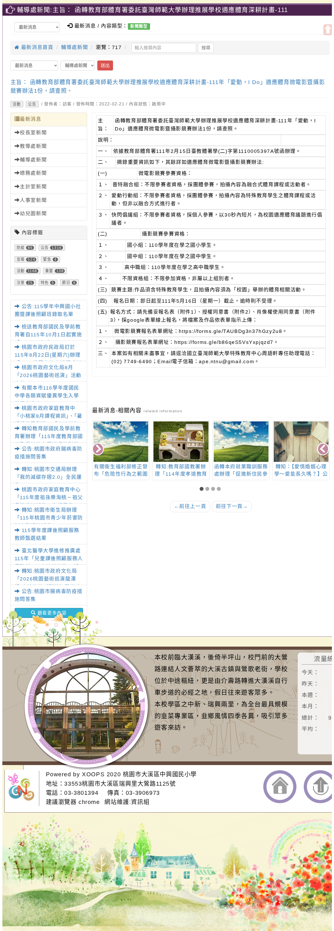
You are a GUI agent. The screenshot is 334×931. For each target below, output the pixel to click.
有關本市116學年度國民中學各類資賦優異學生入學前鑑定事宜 (47, 396)
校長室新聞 (33, 132)
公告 (32, 104)
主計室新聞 (33, 186)
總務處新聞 (33, 173)
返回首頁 (279, 786)
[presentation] (98, 449)
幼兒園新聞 (33, 213)
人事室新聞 (33, 200)
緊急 (47, 259)
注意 (21, 283)
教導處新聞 (33, 146)
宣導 (21, 259)
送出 (105, 65)
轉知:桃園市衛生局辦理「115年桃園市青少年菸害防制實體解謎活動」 (49, 518)
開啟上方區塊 (327, 29)
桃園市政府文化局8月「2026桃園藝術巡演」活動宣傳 (48, 375)
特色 (45, 283)
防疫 (21, 248)
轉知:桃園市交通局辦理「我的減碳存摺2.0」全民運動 (48, 477)
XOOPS (93, 774)
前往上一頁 (190, 506)
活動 (17, 104)
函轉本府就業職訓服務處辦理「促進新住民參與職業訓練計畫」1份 (181, 474)
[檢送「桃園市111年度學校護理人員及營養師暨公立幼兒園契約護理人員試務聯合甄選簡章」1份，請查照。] (301, 441)
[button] (202, 489)
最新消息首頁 (36, 47)
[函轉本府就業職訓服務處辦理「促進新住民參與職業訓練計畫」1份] (181, 441)
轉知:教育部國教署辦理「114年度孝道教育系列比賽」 (121, 474)
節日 (66, 283)
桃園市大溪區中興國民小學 (160, 774)
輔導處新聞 (74, 47)
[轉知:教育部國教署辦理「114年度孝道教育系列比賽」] (120, 441)
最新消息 (30, 119)
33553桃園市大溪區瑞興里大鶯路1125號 (120, 783)
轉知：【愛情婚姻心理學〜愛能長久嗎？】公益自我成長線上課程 (241, 474)
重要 (49, 271)
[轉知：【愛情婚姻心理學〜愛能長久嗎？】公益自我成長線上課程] (241, 441)
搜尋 (205, 47)
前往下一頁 (232, 506)
